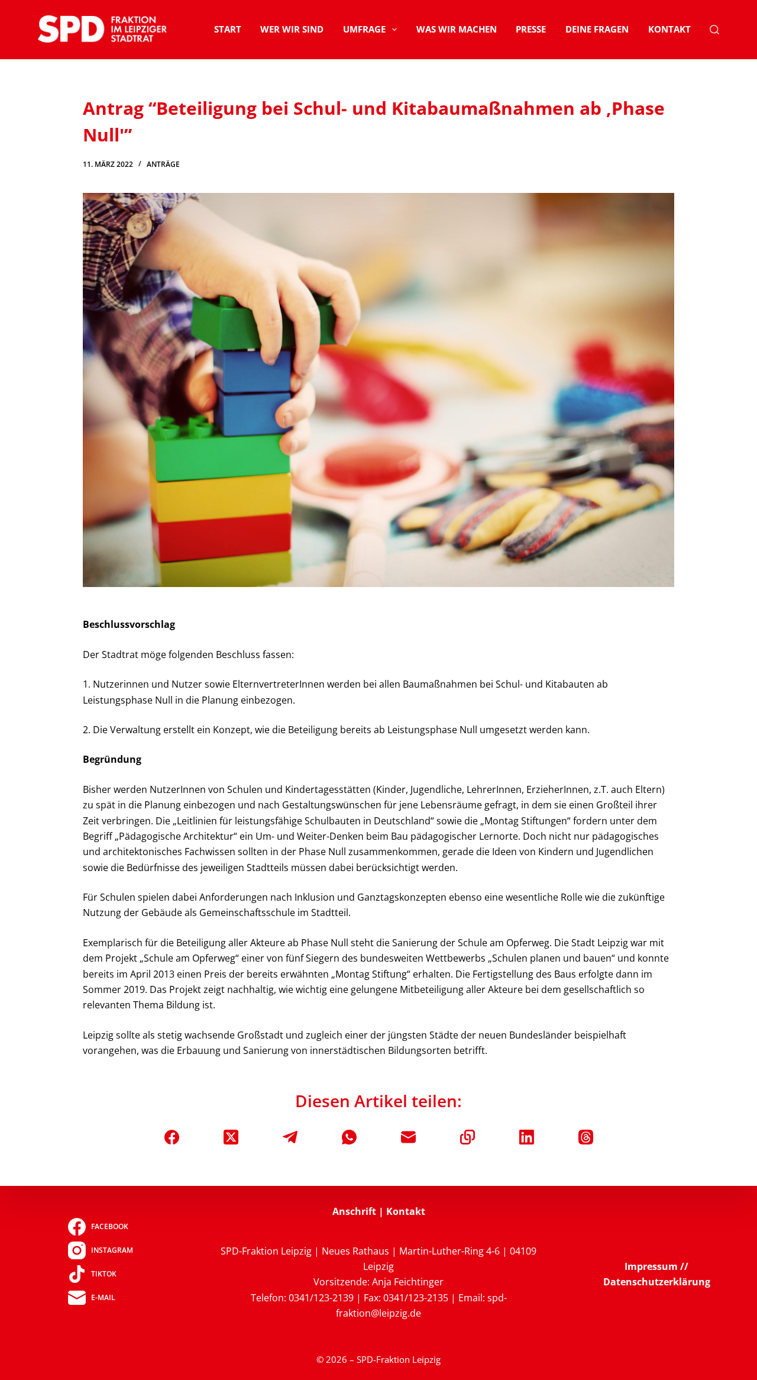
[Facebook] (172, 1137)
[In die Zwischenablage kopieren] (467, 1137)
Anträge (163, 164)
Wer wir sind (291, 29)
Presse (531, 29)
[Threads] (586, 1137)
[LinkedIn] (526, 1137)
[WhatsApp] (349, 1137)
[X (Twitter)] (231, 1137)
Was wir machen (456, 29)
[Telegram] (290, 1137)
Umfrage (364, 29)
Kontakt (669, 29)
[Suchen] (714, 29)
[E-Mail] (408, 1137)
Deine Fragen (597, 29)
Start (227, 29)
